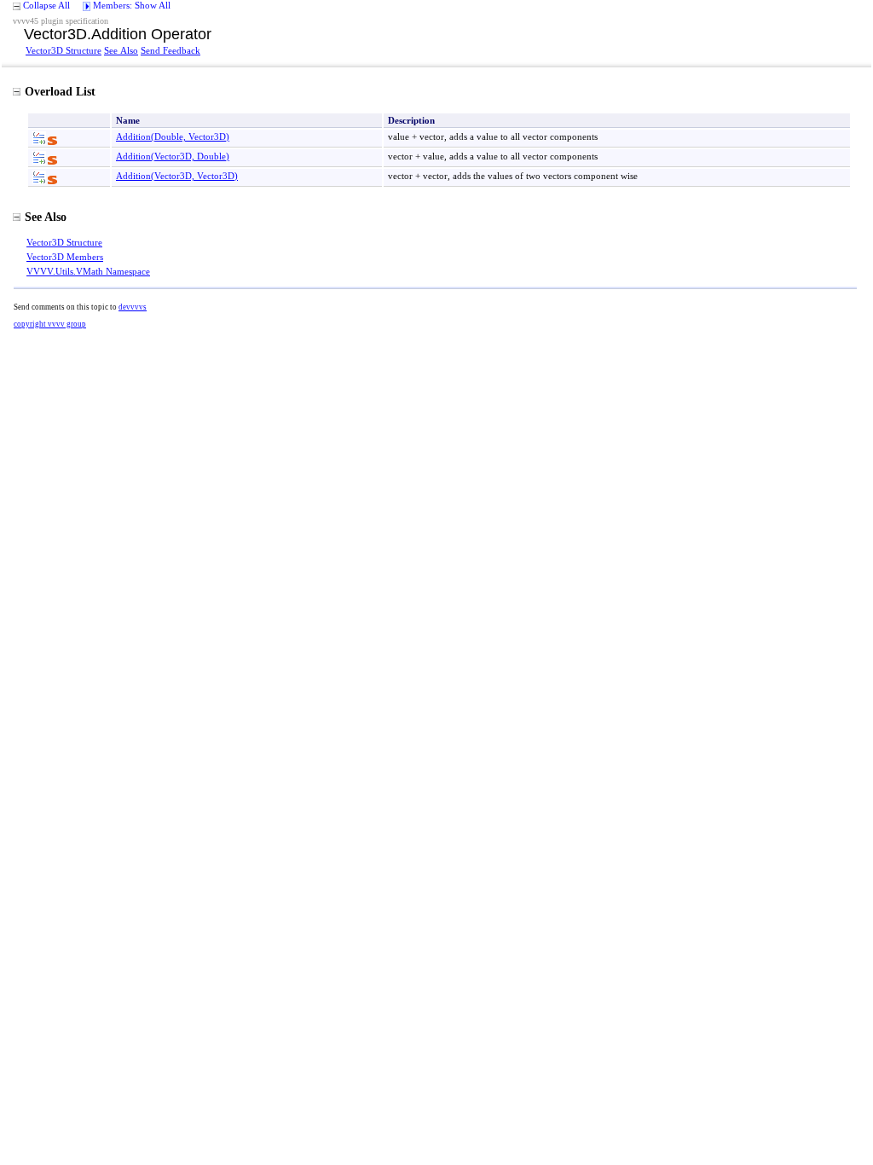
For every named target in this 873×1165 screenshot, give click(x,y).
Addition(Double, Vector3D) (172, 136)
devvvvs (133, 307)
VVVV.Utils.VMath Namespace (88, 271)
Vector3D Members (64, 257)
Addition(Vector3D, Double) (172, 156)
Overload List (60, 91)
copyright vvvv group (50, 324)
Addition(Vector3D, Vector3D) (177, 176)
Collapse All (46, 5)
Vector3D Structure (63, 50)
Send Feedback (170, 50)
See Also (121, 50)
